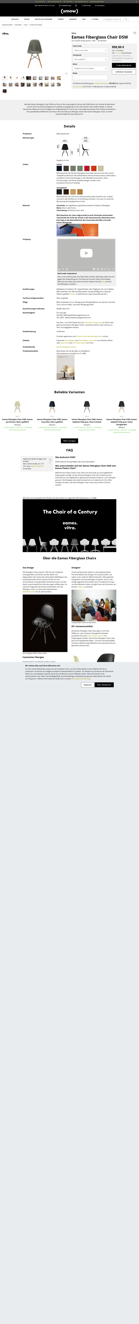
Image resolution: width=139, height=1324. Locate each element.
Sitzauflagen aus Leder (87, 340)
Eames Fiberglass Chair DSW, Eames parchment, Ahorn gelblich (17, 420)
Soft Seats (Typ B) (79, 343)
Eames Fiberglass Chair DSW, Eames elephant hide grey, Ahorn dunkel (87, 420)
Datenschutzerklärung (81, 679)
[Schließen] (136, 2)
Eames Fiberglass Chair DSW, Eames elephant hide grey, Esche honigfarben (121, 422)
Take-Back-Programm (93, 322)
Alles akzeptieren (104, 685)
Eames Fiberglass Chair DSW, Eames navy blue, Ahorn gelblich (52, 420)
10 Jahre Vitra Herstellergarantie (89, 336)
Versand (118, 53)
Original (80, 587)
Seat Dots (64, 343)
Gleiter (75, 64)
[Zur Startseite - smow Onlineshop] (69, 11)
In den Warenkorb (123, 65)
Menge (75, 73)
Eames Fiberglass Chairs (66, 347)
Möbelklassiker (29, 592)
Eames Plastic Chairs (95, 636)
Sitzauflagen (69, 340)
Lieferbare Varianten (123, 72)
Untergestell (77, 55)
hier (103, 281)
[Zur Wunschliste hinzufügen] (134, 33)
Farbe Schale (77, 46)
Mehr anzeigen (69, 441)
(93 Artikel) (36, 25)
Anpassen (88, 685)
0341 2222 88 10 (37, 466)
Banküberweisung (101, 83)
